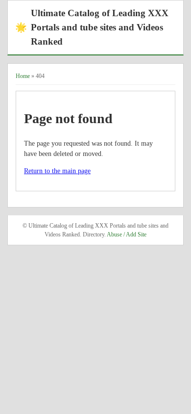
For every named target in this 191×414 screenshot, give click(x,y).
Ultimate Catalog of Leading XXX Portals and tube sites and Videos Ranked (91, 27)
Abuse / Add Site (126, 234)
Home (23, 76)
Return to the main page (57, 171)
